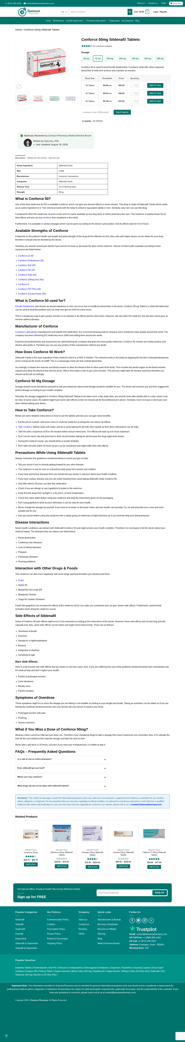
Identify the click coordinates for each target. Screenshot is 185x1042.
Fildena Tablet (45, 971)
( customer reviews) (102, 46)
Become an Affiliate (107, 929)
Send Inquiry (122, 112)
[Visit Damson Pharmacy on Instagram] (144, 920)
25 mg (86, 58)
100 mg (110, 58)
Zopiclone (115, 968)
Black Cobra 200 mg (81, 971)
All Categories (128, 21)
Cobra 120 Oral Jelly (139, 971)
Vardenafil (20, 929)
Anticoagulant (91, 968)
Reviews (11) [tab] (54, 158)
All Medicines (58, 21)
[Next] (72, 63)
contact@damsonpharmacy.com (151, 934)
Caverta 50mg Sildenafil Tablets (123, 853)
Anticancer (63, 968)
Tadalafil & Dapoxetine (26, 948)
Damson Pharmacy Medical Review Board (69, 135)
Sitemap (102, 934)
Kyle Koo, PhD (51, 141)
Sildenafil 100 (157, 971)
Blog (137, 21)
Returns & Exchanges (57, 938)
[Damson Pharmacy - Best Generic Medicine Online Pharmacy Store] (29, 12)
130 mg (135, 58)
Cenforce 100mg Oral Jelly (31, 279)
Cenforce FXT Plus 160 (29, 289)
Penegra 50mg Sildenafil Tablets (92, 853)
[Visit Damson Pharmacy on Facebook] (132, 920)
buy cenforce (45, 217)
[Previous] (20, 63)
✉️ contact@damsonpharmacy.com (39, 3)
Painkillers (127, 968)
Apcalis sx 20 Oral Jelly (45, 975)
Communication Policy (58, 919)
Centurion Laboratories (26, 332)
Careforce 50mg (31, 852)
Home (48, 21)
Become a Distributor (108, 924)
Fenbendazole (40, 968)
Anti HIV (52, 968)
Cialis (21, 580)
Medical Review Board (108, 943)
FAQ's (82, 934)
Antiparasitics (76, 968)
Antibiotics (104, 968)
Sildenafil (19, 919)
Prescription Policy (56, 929)
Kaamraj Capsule (142, 968)
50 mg (98, 58)
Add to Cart (31, 864)
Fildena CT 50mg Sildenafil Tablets (154, 853)
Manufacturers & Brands (109, 919)
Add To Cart (155, 85)
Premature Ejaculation (96, 21)
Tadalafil (19, 924)
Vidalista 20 (98, 971)
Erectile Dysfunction (74, 21)
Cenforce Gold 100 (27, 275)
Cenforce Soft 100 (26, 265)
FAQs (163, 3)
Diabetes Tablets (23, 968)
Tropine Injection (62, 971)
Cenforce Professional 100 (31, 260)
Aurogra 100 (31, 971)
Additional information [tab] (37, 158)
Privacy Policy (54, 934)
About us (141, 3)
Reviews (83, 929)
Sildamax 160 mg (23, 975)
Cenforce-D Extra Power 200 (32, 294)
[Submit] (130, 12)
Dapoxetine (20, 938)
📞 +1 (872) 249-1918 (12, 3)
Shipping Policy (54, 943)
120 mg (122, 58)
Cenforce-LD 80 (25, 256)
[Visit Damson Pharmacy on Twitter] (151, 920)
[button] (141, 12)
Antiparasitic (114, 21)
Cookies (51, 924)
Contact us (153, 3)
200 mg (160, 58)
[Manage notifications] (6, 1035)
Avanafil (19, 934)
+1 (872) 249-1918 (147, 941)
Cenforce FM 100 (26, 270)
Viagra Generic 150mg (117, 971)
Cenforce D (23, 284)
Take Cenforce (25, 427)
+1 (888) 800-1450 (152, 937)
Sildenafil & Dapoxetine (26, 943)
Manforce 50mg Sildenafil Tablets (62, 853)
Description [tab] (20, 158)
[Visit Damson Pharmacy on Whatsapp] (138, 920)
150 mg (147, 58)
